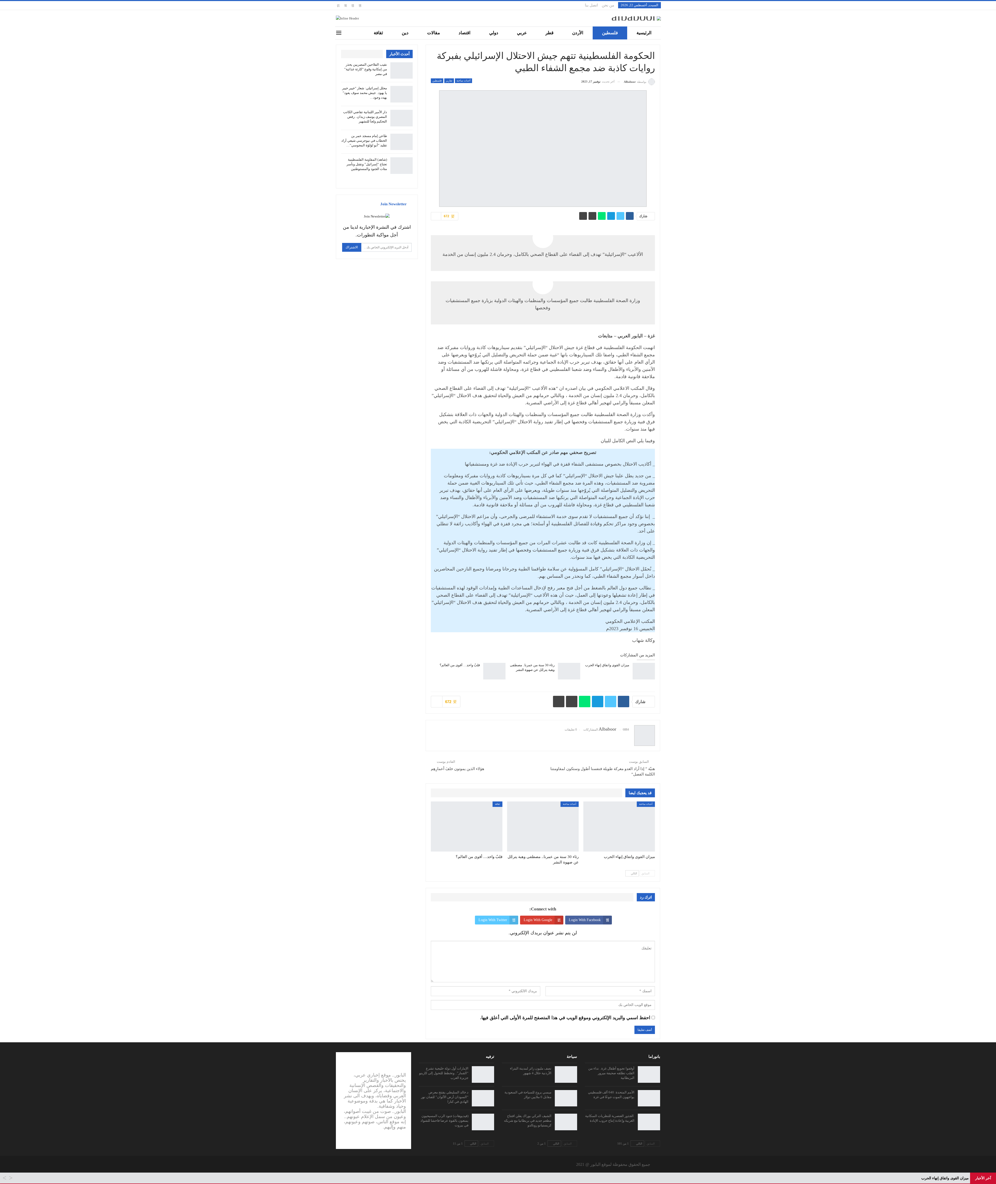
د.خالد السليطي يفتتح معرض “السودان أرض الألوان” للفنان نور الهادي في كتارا (444, 1097)
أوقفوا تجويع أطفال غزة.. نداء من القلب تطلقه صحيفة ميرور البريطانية (611, 1073)
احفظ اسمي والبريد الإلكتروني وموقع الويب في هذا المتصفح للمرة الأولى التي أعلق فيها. (565, 1017)
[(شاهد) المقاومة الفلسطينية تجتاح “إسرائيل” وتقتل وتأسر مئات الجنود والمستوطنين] (401, 165)
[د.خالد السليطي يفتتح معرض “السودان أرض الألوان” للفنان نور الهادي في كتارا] (483, 1098)
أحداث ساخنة (464, 80)
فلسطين (610, 32)
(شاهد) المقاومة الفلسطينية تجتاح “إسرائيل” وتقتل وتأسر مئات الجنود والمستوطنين (367, 164)
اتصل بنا (591, 5)
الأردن (577, 32)
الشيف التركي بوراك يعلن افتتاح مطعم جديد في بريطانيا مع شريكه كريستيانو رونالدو (527, 1120)
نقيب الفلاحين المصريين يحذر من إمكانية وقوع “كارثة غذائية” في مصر (365, 69)
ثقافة (378, 32)
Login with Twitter (493, 920)
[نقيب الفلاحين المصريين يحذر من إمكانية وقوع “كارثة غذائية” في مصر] (401, 70)
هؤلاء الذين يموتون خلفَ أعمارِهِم (457, 769)
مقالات (433, 32)
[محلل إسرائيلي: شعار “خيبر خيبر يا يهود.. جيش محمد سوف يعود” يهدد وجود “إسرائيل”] (401, 94)
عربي (522, 32)
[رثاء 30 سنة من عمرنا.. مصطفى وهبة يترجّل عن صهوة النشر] (569, 671)
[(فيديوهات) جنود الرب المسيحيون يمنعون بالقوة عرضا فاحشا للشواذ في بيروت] (483, 1122)
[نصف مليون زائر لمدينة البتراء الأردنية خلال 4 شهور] (566, 1074)
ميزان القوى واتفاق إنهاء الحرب (607, 665)
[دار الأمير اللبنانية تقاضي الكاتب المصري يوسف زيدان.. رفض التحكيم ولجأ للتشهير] (401, 118)
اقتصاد (465, 32)
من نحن (608, 5)
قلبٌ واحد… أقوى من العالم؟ (460, 665)
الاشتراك (351, 247)
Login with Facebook (585, 920)
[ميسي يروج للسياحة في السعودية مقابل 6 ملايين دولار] (566, 1098)
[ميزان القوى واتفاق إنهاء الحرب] (644, 671)
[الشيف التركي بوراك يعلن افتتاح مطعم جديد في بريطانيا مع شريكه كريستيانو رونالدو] (566, 1122)
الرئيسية (644, 32)
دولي (493, 32)
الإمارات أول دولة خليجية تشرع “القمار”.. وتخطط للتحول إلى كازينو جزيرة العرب (443, 1073)
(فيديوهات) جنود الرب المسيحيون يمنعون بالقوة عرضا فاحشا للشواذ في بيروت (444, 1120)
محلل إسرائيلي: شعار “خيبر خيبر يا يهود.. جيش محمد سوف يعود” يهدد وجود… (364, 92)
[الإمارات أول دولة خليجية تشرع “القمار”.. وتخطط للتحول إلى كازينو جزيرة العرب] (483, 1074)
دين (405, 32)
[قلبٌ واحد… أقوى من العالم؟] (494, 671)
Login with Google (538, 920)
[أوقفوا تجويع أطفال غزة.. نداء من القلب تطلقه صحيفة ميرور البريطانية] (649, 1074)
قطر (549, 32)
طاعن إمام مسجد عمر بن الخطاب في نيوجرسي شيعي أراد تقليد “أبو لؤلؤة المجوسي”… (364, 140)
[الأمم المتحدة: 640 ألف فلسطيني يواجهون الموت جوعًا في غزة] (649, 1098)
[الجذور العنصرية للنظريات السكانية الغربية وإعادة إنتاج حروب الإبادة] (649, 1122)
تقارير (449, 80)
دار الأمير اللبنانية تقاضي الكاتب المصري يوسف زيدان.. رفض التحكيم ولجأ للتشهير (365, 116)
